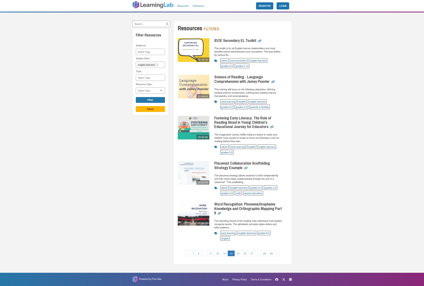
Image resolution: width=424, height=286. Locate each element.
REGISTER (265, 6)
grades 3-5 (241, 107)
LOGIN (283, 6)
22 (264, 253)
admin (224, 60)
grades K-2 (227, 107)
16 (244, 253)
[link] (259, 42)
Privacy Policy (239, 279)
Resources (182, 5)
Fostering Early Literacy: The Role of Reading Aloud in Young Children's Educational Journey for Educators (242, 122)
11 (211, 253)
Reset (150, 109)
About (225, 279)
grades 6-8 (227, 66)
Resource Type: (144, 84)
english (242, 101)
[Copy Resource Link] (260, 41)
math (238, 193)
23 (271, 253)
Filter (150, 100)
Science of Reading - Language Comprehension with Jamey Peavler (242, 79)
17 (251, 253)
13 (224, 253)
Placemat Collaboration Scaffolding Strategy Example (242, 165)
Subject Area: (143, 58)
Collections (198, 5)
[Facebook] (277, 279)
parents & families (259, 107)
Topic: (139, 71)
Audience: (141, 45)
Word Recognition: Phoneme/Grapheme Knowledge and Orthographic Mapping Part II (248, 208)
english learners (258, 60)
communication (239, 60)
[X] (284, 279)
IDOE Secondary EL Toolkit (235, 40)
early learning (228, 101)
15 (238, 253)
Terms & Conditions (261, 279)
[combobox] (150, 51)
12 (217, 253)
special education (253, 193)
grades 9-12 (242, 66)
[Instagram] (290, 279)
